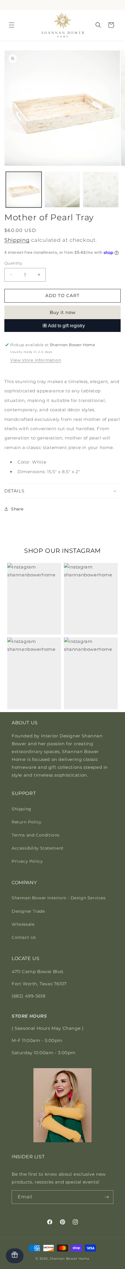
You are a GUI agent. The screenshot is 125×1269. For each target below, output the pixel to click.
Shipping (17, 240)
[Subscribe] (106, 1197)
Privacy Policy (27, 861)
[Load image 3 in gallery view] (101, 190)
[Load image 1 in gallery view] (24, 190)
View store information (35, 360)
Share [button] (17, 509)
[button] (11, 25)
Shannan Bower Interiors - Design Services (59, 897)
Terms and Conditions (36, 835)
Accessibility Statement (38, 848)
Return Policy (27, 822)
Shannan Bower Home (70, 1259)
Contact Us (24, 937)
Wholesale (23, 924)
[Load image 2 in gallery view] (62, 190)
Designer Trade (28, 911)
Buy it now (63, 312)
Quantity (13, 263)
